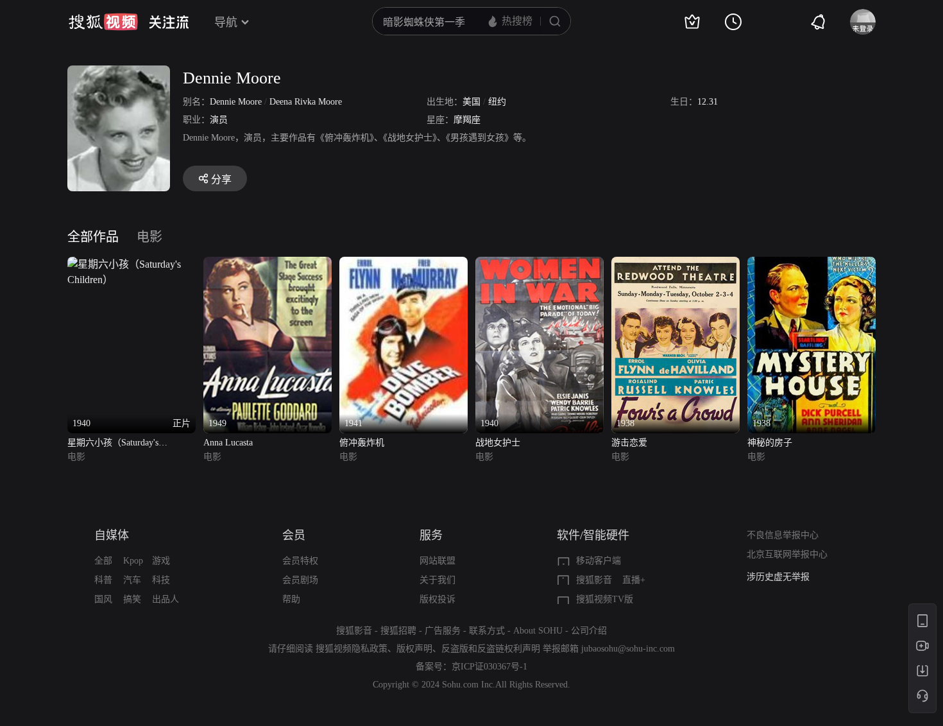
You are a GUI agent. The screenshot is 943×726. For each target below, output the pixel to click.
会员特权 (300, 561)
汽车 (132, 580)
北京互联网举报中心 (787, 554)
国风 (103, 599)
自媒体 (111, 535)
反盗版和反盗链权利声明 (490, 648)
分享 (221, 179)
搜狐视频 (103, 21)
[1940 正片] (131, 264)
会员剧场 (300, 580)
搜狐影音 (594, 580)
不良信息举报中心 (783, 535)
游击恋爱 (629, 442)
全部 (103, 561)
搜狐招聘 (398, 630)
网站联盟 (437, 561)
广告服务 (443, 630)
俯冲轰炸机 (361, 442)
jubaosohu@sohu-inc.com (628, 648)
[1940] (539, 264)
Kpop (133, 561)
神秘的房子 (769, 442)
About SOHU (538, 630)
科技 (161, 580)
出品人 (165, 599)
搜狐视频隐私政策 (351, 648)
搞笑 (132, 599)
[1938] (675, 264)
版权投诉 (437, 599)
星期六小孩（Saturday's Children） (112, 444)
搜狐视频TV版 (604, 599)
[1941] (403, 264)
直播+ (633, 580)
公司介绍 (589, 630)
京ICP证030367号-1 (489, 666)
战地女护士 (497, 442)
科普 (103, 580)
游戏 (161, 561)
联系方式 (487, 630)
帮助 (291, 599)
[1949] (267, 264)
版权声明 (414, 648)
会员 (293, 535)
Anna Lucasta (228, 442)
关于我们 (437, 580)
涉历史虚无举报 (778, 577)
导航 (225, 22)
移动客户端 (598, 561)
